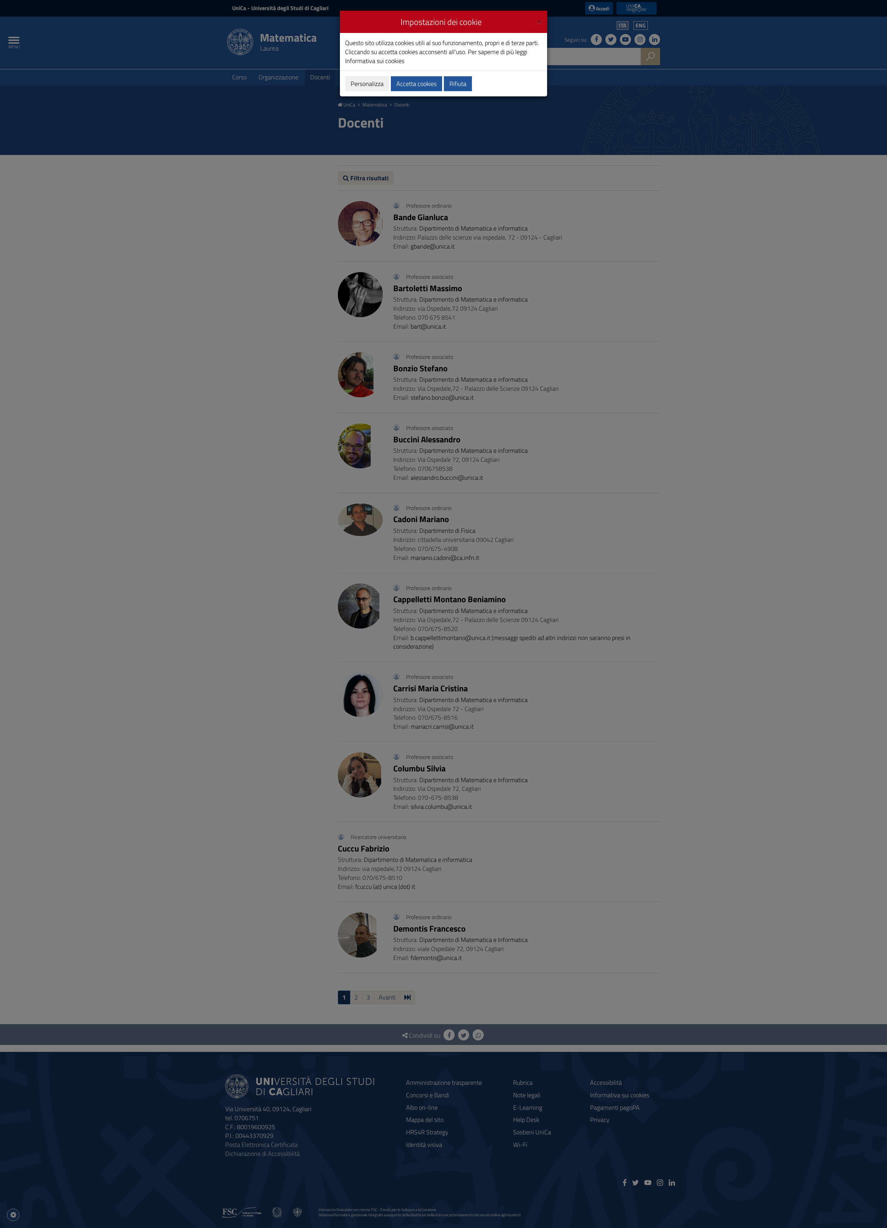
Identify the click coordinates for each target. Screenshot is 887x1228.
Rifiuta (457, 83)
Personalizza (367, 83)
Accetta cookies (416, 83)
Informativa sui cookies (374, 61)
